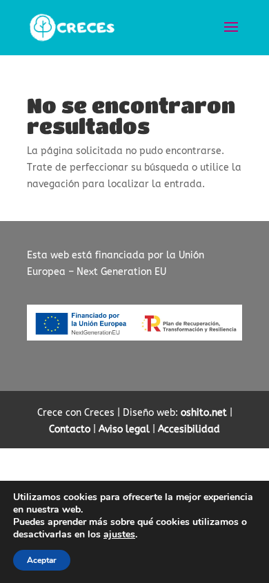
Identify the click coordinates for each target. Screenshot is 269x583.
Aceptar (42, 560)
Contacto (69, 429)
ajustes (119, 534)
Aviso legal (124, 429)
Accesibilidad (189, 429)
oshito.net (204, 413)
